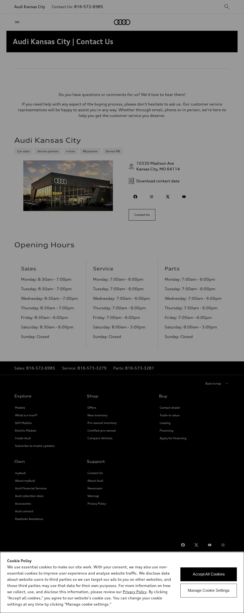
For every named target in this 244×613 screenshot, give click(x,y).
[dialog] (122, 582)
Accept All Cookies (209, 574)
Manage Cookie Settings (208, 590)
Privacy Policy (135, 591)
